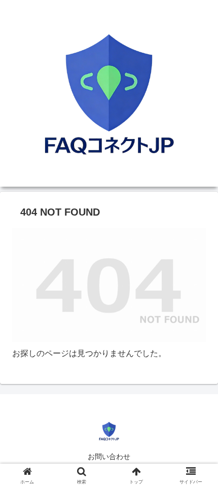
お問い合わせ (109, 456)
